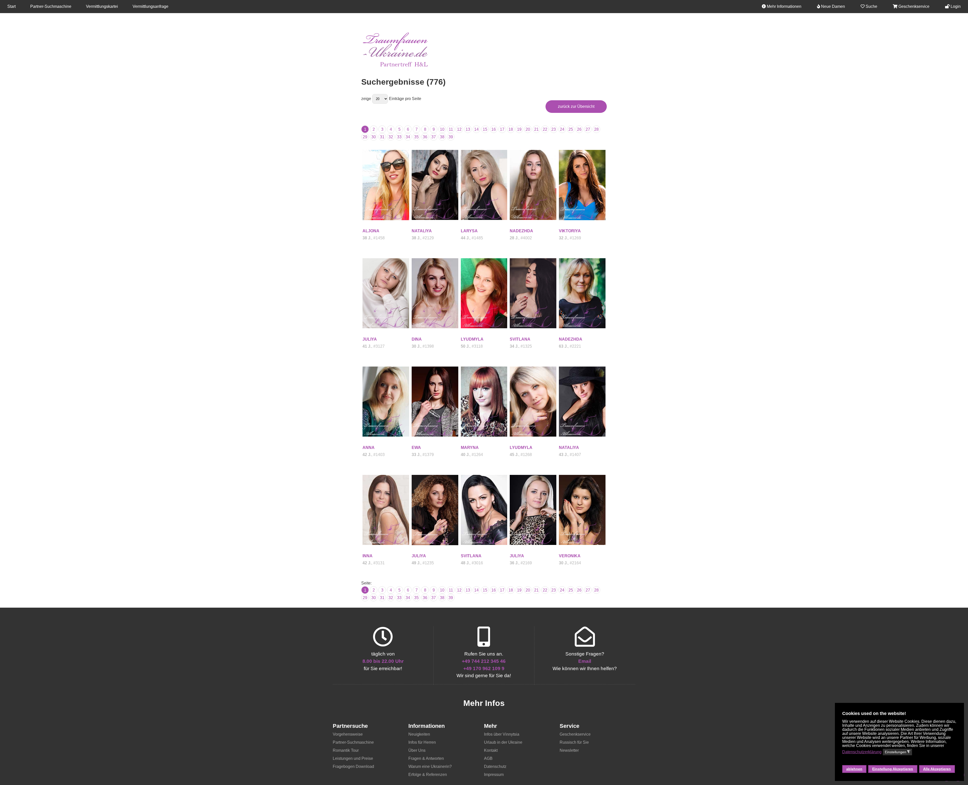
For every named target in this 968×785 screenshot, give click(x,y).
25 (570, 129)
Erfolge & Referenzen (427, 774)
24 (562, 129)
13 (468, 129)
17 (502, 129)
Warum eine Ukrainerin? (430, 766)
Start (11, 6)
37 (433, 137)
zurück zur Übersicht (576, 106)
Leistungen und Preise (353, 758)
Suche (871, 6)
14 (476, 129)
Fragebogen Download (353, 766)
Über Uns (417, 750)
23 (553, 129)
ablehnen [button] (854, 769)
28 (596, 129)
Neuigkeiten (419, 734)
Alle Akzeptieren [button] (937, 769)
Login (955, 6)
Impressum (494, 774)
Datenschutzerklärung (862, 752)
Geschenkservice (913, 6)
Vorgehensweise (348, 734)
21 (536, 129)
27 (588, 129)
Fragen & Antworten (426, 758)
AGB (488, 758)
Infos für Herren (422, 742)
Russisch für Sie (574, 742)
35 (416, 137)
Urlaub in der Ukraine (503, 742)
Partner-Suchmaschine (50, 6)
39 (450, 137)
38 (442, 137)
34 (408, 137)
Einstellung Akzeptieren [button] (892, 769)
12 (459, 129)
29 (365, 137)
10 (442, 129)
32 (390, 137)
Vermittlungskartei (102, 6)
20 (528, 129)
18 (510, 129)
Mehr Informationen (783, 6)
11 (451, 129)
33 (399, 137)
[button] (899, 760)
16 (493, 129)
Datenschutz (495, 766)
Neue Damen (832, 6)
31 (382, 137)
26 (579, 129)
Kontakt (491, 750)
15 (485, 129)
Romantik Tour (346, 750)
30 (373, 137)
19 (519, 129)
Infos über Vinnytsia (501, 734)
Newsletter (569, 750)
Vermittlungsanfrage (150, 6)
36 (425, 137)
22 (545, 129)
